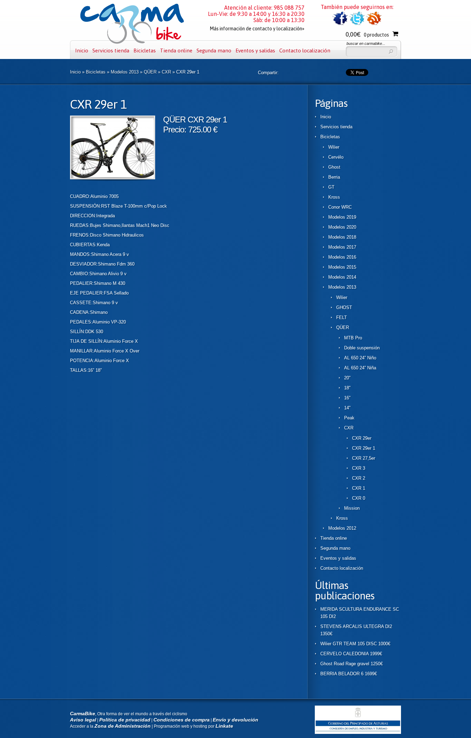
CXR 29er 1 (363, 448)
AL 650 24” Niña (360, 367)
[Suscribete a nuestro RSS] (374, 24)
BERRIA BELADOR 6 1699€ (348, 673)
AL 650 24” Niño (360, 357)
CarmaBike (82, 713)
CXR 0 (358, 498)
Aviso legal (83, 719)
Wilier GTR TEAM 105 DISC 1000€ (355, 643)
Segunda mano (214, 50)
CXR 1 (358, 488)
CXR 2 (358, 478)
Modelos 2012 (342, 528)
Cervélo (335, 157)
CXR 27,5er (363, 458)
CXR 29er (361, 438)
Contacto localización (304, 50)
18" (347, 387)
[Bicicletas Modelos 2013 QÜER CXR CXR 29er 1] (112, 177)
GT (331, 187)
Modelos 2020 (342, 227)
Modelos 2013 (125, 71)
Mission (352, 508)
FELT (341, 317)
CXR (166, 71)
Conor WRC (340, 207)
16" (347, 397)
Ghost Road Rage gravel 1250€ (351, 663)
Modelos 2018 (342, 237)
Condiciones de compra (181, 719)
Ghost (334, 167)
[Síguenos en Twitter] (357, 24)
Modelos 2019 (342, 217)
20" (347, 377)
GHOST (344, 307)
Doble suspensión (362, 347)
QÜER (150, 71)
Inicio (81, 50)
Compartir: (268, 72)
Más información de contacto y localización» (257, 28)
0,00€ (367, 34)
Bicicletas (144, 50)
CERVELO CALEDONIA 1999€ (351, 653)
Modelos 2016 (342, 257)
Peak (349, 417)
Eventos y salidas (255, 50)
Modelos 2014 (342, 277)
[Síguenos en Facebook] (340, 24)
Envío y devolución (235, 719)
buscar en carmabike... (366, 43)
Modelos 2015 (342, 267)
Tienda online (176, 50)
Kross (334, 197)
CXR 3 (358, 468)
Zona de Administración (122, 726)
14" (347, 407)
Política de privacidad (124, 719)
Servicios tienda (110, 50)
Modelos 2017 (342, 247)
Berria (334, 177)
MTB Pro (353, 337)
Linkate (224, 726)
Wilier (333, 147)
